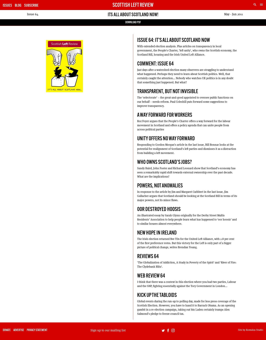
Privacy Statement (37, 330)
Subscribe (31, 6)
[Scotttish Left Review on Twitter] (163, 331)
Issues (7, 6)
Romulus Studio (254, 329)
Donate (7, 330)
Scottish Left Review (133, 5)
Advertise (18, 330)
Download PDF (133, 22)
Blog (18, 6)
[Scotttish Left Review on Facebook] (168, 331)
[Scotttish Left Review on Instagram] (173, 331)
